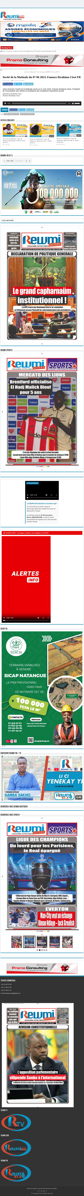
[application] (42, 103)
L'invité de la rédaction (12, 51)
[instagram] (46, 1126)
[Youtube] (44, 1126)
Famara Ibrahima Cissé (11, 114)
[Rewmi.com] (13, 15)
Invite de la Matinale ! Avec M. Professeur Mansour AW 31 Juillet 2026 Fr (41, 141)
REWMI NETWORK (51, 1124)
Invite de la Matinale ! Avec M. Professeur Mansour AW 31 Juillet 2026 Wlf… (68, 140)
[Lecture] (5, 103)
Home (3, 51)
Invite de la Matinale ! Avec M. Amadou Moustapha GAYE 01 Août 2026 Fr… (14, 140)
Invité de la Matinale (27, 114)
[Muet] (73, 103)
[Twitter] (42, 1126)
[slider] (77, 103)
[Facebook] (39, 1126)
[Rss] (38, 1126)
